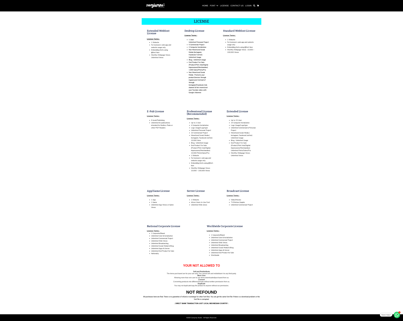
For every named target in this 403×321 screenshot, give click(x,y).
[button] (217, 5)
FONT (212, 6)
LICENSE (224, 6)
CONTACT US (237, 6)
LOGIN (248, 6)
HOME (205, 6)
